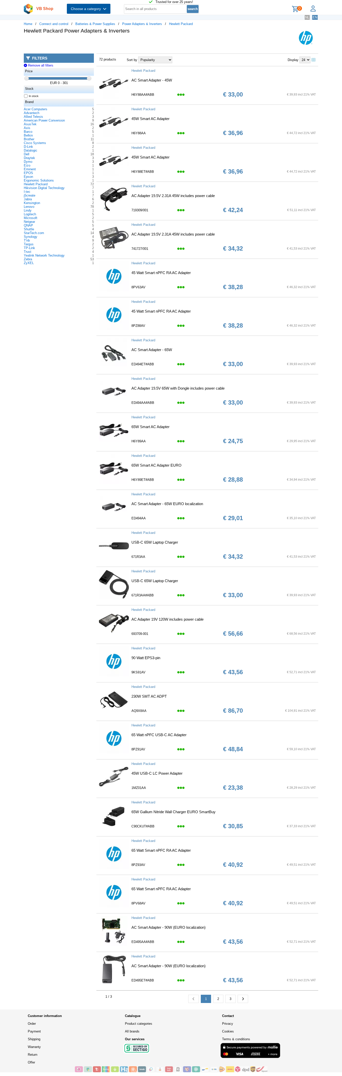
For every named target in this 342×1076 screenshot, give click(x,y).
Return (32, 1054)
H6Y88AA (138, 133)
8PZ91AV (138, 749)
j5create (29, 195)
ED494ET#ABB (142, 364)
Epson (28, 177)
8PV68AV (138, 903)
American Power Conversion (44, 120)
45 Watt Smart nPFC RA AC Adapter (161, 273)
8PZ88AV (138, 326)
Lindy (28, 210)
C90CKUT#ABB (142, 826)
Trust (27, 252)
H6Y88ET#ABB (142, 172)
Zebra (28, 259)
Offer (31, 1062)
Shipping (34, 1039)
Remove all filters (40, 65)
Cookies (228, 1031)
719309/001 (139, 210)
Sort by (132, 60)
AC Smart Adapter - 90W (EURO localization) (168, 927)
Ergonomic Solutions (39, 180)
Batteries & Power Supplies (95, 24)
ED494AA (138, 518)
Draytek (29, 158)
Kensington (32, 203)
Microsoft (30, 218)
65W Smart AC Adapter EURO (156, 465)
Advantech (31, 113)
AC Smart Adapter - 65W (151, 350)
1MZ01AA (138, 788)
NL (307, 17)
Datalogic (30, 150)
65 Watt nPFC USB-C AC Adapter (159, 735)
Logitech (30, 214)
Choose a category (87, 9)
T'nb (27, 240)
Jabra (28, 199)
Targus (29, 244)
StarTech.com (34, 233)
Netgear (29, 222)
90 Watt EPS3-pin (145, 658)
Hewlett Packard (181, 24)
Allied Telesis (33, 117)
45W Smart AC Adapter (150, 119)
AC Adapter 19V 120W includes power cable (167, 619)
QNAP (28, 225)
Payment (34, 1031)
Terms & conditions (236, 1039)
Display (293, 60)
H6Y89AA (138, 441)
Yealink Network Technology (44, 255)
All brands (132, 1031)
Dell (26, 154)
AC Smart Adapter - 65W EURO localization (167, 504)
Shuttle (29, 229)
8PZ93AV (138, 865)
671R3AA (138, 557)
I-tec (27, 192)
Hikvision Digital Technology (44, 188)
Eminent (30, 169)
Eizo (27, 165)
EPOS (28, 173)
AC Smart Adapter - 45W (151, 80)
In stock (34, 96)
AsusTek (30, 124)
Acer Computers (35, 109)
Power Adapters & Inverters (142, 24)
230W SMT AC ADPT (149, 696)
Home (28, 24)
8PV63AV (138, 287)
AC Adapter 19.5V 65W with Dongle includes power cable (178, 388)
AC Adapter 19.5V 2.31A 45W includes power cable (173, 196)
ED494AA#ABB (142, 403)
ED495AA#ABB (142, 942)
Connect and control (53, 24)
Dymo (28, 162)
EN (315, 17)
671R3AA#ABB (142, 595)
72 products (107, 59)
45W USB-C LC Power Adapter (157, 773)
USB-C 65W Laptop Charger (154, 542)
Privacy (227, 1023)
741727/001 (139, 249)
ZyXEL (29, 263)
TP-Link (29, 248)
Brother (29, 139)
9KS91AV (138, 672)
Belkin (28, 135)
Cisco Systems (35, 143)
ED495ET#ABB (142, 980)
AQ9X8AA (138, 711)
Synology (30, 237)
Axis (27, 128)
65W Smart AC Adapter (150, 427)
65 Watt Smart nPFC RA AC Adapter (161, 850)
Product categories (138, 1023)
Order (32, 1023)
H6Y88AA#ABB (142, 95)
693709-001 (139, 634)
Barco (28, 132)
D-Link (28, 147)
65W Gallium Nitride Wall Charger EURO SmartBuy (173, 812)
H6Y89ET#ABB (142, 480)
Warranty (34, 1047)
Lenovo (29, 207)
